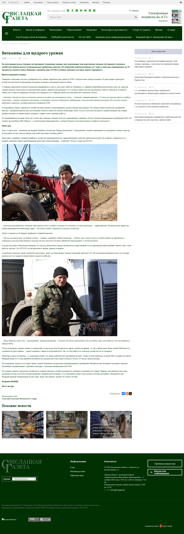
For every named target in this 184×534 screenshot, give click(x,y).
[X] (130, 393)
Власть (17, 29)
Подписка (106, 2)
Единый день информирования (114, 37)
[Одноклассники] (126, 393)
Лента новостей (158, 51)
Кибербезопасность (62, 37)
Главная (27, 2)
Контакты (95, 2)
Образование (74, 29)
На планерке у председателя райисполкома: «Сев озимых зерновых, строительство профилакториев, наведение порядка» (157, 64)
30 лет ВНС (85, 37)
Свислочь (135, 10)
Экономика (55, 29)
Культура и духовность (114, 29)
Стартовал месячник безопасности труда (19, 399)
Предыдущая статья (9, 396)
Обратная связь (77, 475)
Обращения (84, 2)
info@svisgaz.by (118, 490)
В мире (171, 29)
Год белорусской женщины (31, 37)
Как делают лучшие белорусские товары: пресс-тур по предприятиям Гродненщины (63, 429)
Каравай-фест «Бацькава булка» (154, 37)
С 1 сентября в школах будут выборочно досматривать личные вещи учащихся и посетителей (157, 91)
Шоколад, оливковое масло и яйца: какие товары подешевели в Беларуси (19, 430)
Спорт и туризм (141, 29)
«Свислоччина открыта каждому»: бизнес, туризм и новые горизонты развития (107, 430)
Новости (14, 43)
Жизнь (159, 29)
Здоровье (91, 29)
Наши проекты (52, 2)
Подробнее (163, 21)
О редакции (38, 2)
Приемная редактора (164, 463)
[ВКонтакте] (123, 393)
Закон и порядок (35, 29)
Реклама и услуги (69, 2)
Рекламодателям (77, 471)
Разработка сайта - (152, 526)
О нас (72, 467)
